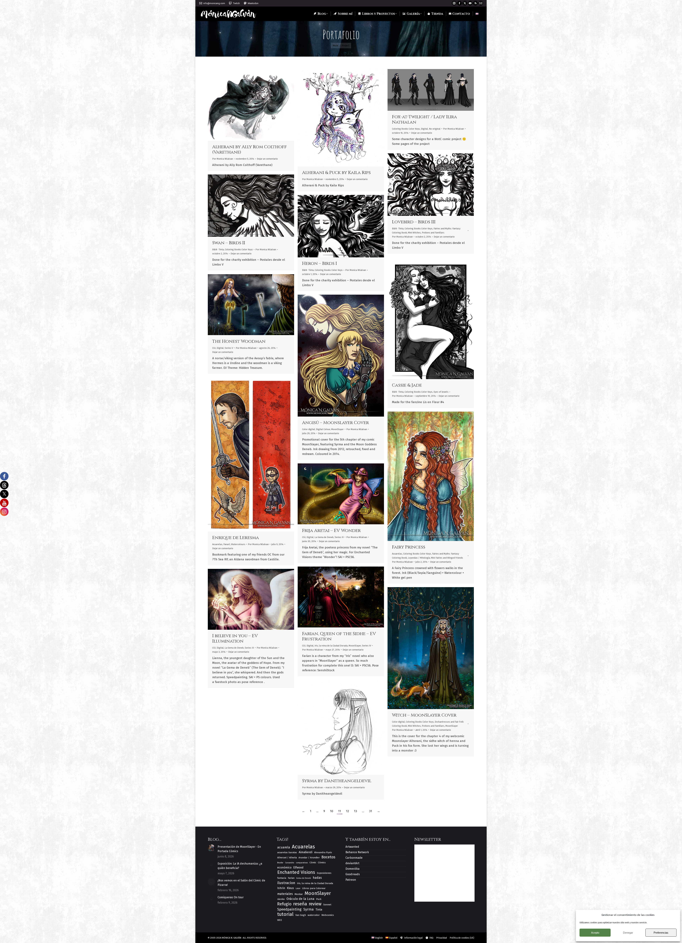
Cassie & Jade (407, 385)
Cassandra (289, 863)
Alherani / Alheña (287, 857)
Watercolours (238, 544)
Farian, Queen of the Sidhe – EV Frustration (339, 636)
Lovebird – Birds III (413, 222)
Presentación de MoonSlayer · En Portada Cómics (239, 849)
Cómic (313, 862)
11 (339, 811)
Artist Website (241, 105)
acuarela (283, 847)
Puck (318, 899)
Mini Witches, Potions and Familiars (426, 232)
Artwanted (352, 846)
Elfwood (298, 867)
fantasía (281, 877)
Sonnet (327, 904)
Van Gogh (300, 915)
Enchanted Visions (296, 872)
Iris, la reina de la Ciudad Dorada (331, 645)
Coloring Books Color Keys (406, 128)
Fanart (226, 544)
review (315, 904)
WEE (279, 920)
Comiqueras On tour (231, 897)
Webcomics (327, 915)
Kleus (290, 888)
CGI (214, 348)
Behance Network (357, 852)
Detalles (260, 105)
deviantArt (352, 863)
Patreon (350, 879)
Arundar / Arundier (309, 857)
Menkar (298, 894)
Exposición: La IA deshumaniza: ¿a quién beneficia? (240, 866)
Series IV (339, 537)
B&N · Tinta (398, 228)
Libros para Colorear (314, 888)
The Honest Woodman (239, 341)
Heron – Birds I (319, 263)
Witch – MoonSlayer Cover (424, 715)
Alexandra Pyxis (323, 852)
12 (347, 811)
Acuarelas (217, 544)
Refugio (284, 904)
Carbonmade (353, 857)
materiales (285, 894)
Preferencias (661, 932)
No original (434, 128)
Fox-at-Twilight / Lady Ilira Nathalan (424, 119)
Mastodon (253, 3)
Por (222, 158)
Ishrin (281, 888)
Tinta (318, 909)
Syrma (308, 909)
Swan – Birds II (228, 243)
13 (355, 811)
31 (370, 811)
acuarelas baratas (287, 852)
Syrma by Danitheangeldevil (336, 781)
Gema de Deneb (303, 878)
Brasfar (280, 863)
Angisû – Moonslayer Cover (335, 423)
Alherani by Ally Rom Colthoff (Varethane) (249, 149)
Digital (424, 128)
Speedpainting (289, 909)
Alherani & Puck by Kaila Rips (336, 173)
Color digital (308, 429)
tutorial (285, 914)
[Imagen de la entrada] (211, 848)
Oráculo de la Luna (300, 899)
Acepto (595, 932)
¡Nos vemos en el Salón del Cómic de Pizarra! (241, 883)
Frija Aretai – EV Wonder (331, 531)
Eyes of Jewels (441, 391)
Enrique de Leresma (235, 538)
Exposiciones (324, 872)
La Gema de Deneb (324, 537)
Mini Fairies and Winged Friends (447, 557)
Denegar (628, 932)
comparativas (302, 863)
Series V (229, 348)
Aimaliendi (305, 852)
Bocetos (328, 857)
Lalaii (298, 888)
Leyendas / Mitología (419, 557)
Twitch (236, 3)
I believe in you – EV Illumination (235, 638)
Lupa (251, 105)
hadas (317, 878)
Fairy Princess (408, 547)
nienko (281, 899)
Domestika (352, 868)
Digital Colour (323, 429)
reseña (300, 904)
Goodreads (352, 874)
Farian (291, 877)
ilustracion (286, 883)
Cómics (322, 862)
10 (331, 811)
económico (284, 867)
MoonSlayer (337, 429)
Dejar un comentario (267, 158)
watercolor (314, 915)
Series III (249, 647)
